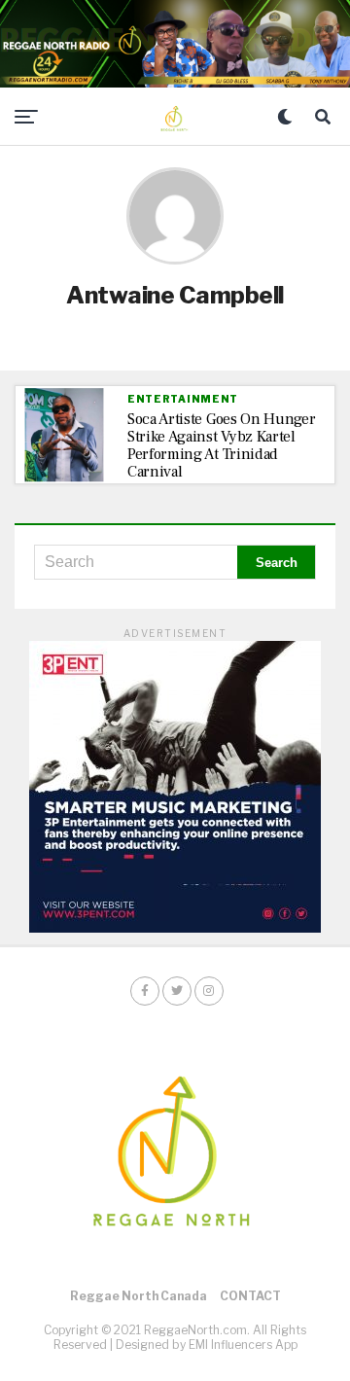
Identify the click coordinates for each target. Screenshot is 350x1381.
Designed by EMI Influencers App (207, 1344)
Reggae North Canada (138, 1296)
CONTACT (250, 1296)
